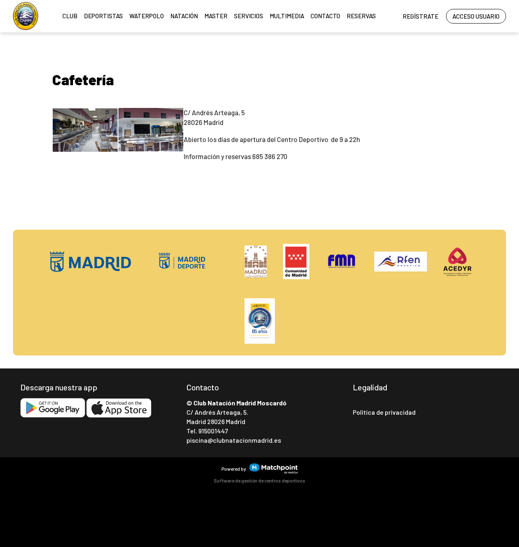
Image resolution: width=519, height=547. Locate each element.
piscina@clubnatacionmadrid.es (234, 440)
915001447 (213, 431)
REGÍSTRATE (420, 16)
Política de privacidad (384, 412)
